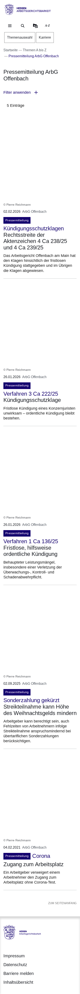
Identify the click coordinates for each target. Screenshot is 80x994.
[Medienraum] (35, 26)
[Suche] (23, 26)
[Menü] (10, 26)
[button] (40, 92)
